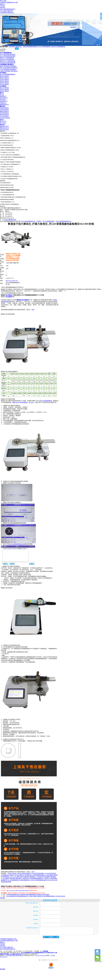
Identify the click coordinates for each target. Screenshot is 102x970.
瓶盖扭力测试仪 (4, 77)
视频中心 (2, 4)
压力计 (2, 119)
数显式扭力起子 (4, 126)
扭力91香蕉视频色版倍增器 (7, 56)
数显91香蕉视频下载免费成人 (8, 66)
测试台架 (2, 106)
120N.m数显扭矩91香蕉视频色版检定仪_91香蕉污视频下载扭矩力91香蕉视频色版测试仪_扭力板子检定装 (35, 896)
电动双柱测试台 (4, 113)
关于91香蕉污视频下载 (6, 10)
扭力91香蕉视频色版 (45, 46)
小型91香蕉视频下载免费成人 (8, 69)
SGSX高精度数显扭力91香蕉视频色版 (18, 880)
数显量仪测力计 (4, 104)
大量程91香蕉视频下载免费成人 (9, 71)
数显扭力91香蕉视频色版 (7, 57)
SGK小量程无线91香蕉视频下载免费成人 (24, 876)
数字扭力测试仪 (4, 76)
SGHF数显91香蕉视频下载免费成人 (12, 878)
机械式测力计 (4, 101)
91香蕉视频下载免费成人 (7, 12)
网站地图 (45, 951)
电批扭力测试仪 (4, 82)
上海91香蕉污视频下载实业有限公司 (15, 955)
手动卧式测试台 (4, 109)
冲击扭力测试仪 (4, 84)
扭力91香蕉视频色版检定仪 (7, 54)
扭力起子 (2, 124)
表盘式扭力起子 (4, 129)
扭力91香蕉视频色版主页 (28, 221)
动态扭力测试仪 (4, 79)
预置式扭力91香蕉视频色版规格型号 (33, 878)
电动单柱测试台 (4, 114)
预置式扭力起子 (4, 128)
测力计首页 (3, 0)
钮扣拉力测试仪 (4, 91)
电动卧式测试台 (4, 107)
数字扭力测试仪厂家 (20, 875)
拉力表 (2, 94)
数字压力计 (3, 121)
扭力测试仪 (3, 72)
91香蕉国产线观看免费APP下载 (9, 2)
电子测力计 (3, 99)
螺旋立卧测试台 (4, 111)
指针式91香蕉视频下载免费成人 (9, 67)
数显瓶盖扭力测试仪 (8, 875)
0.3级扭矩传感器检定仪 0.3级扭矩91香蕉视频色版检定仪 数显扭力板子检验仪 (27, 894)
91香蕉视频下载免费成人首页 (8, 939)
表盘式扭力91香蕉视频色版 (7, 62)
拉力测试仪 (3, 86)
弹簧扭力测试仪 (4, 81)
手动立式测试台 (4, 116)
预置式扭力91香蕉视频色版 (7, 61)
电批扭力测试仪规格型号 (24, 873)
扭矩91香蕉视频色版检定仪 (7, 9)
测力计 (2, 92)
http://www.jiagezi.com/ (12, 280)
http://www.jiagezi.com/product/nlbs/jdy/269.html (18, 890)
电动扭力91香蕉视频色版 (58, 46)
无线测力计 (3, 102)
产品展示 (2, 5)
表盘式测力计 (4, 97)
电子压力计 (3, 123)
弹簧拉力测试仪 (4, 89)
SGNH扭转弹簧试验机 (38, 873)
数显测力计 (3, 96)
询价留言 (2, 7)
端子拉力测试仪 (4, 87)
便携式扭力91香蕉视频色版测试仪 (36, 875)
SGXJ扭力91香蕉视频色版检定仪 (38, 880)
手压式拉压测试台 (5, 118)
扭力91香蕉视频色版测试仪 (7, 74)
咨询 (33, 309)
